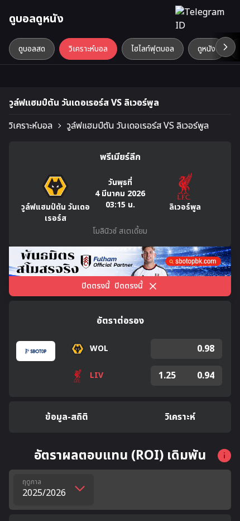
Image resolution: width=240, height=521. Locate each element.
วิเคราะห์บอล (30, 125)
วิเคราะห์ (180, 417)
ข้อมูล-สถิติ (66, 417)
